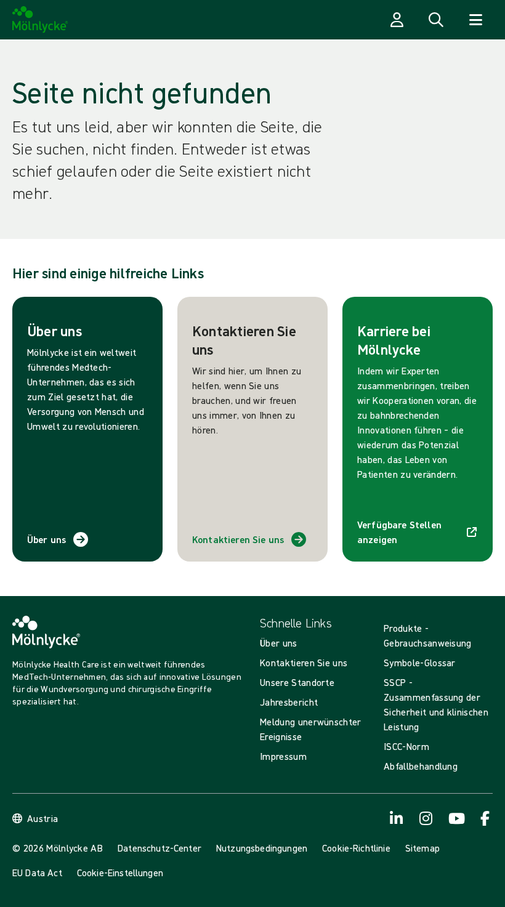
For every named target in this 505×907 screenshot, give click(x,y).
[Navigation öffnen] (475, 19)
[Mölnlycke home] (40, 19)
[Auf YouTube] (455, 818)
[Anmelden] (396, 19)
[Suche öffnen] (436, 19)
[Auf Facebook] (485, 818)
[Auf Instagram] (426, 818)
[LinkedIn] (396, 818)
